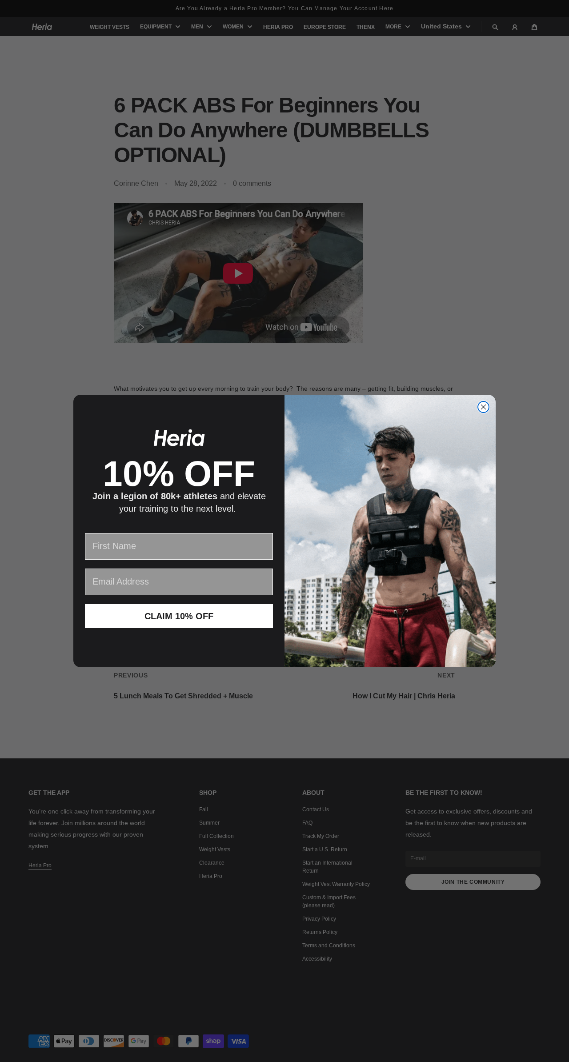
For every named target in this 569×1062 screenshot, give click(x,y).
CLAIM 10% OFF (178, 616)
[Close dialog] (483, 407)
